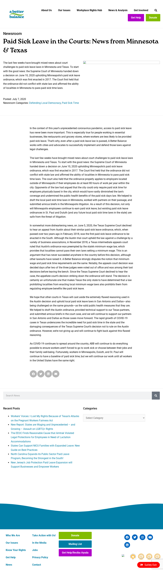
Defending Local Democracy (45, 102)
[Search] (156, 396)
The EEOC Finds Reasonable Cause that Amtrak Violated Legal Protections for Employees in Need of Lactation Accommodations (42, 437)
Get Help (136, 17)
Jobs (35, 550)
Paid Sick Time (70, 102)
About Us (46, 10)
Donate (153, 17)
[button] (33, 373)
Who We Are (13, 535)
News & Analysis (118, 10)
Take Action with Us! (44, 535)
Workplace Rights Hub (89, 10)
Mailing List (75, 544)
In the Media (39, 542)
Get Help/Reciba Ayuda (75, 552)
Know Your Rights (16, 550)
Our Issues (64, 10)
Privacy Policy (40, 557)
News (9, 564)
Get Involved (141, 10)
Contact (36, 564)
